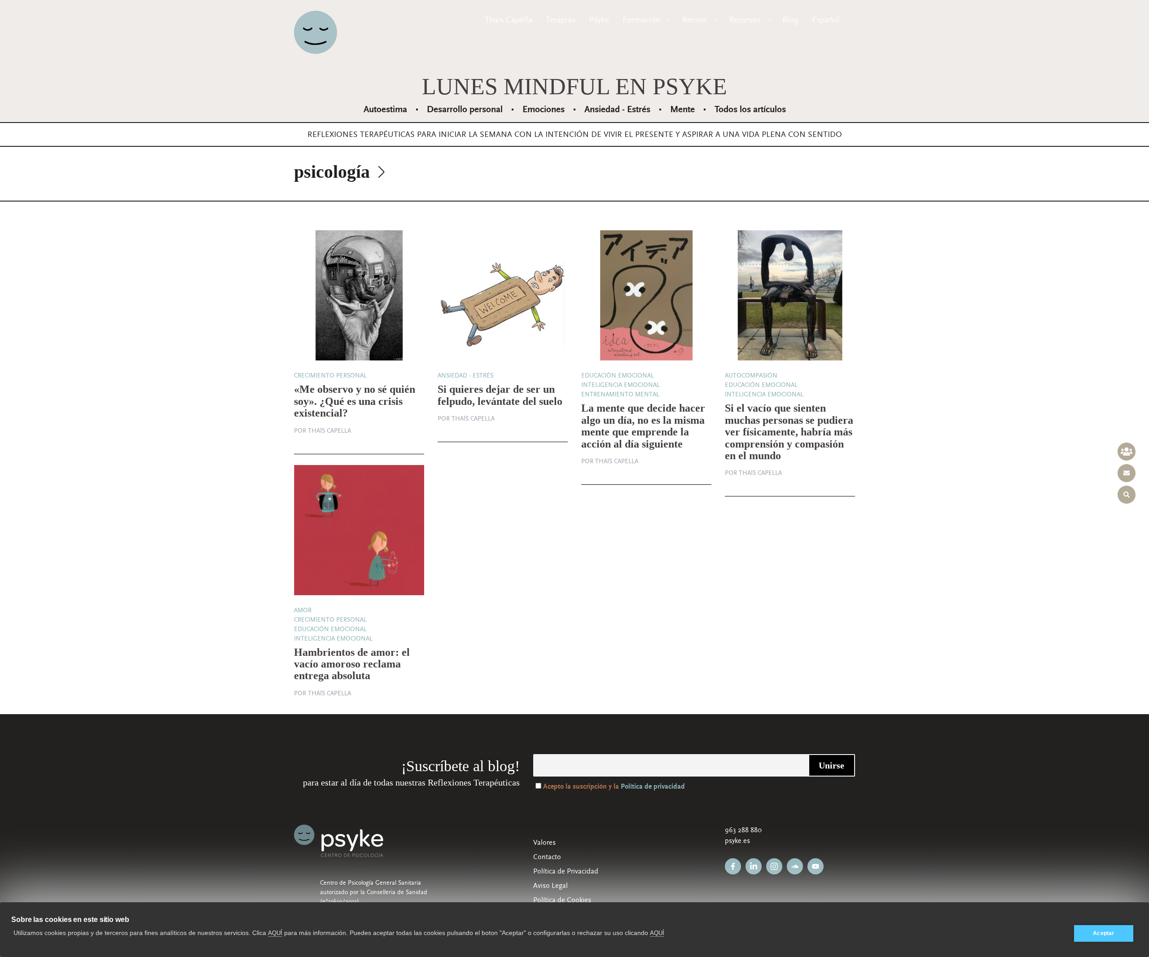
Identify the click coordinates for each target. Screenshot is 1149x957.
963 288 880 (743, 830)
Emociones (543, 109)
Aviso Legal (550, 886)
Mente (682, 109)
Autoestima (385, 109)
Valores (544, 842)
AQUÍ (275, 933)
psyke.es (737, 841)
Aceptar (1103, 933)
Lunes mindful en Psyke (574, 86)
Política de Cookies (562, 900)
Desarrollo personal (465, 109)
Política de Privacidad (565, 871)
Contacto (547, 857)
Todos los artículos (750, 109)
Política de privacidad (653, 786)
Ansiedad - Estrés (617, 109)
